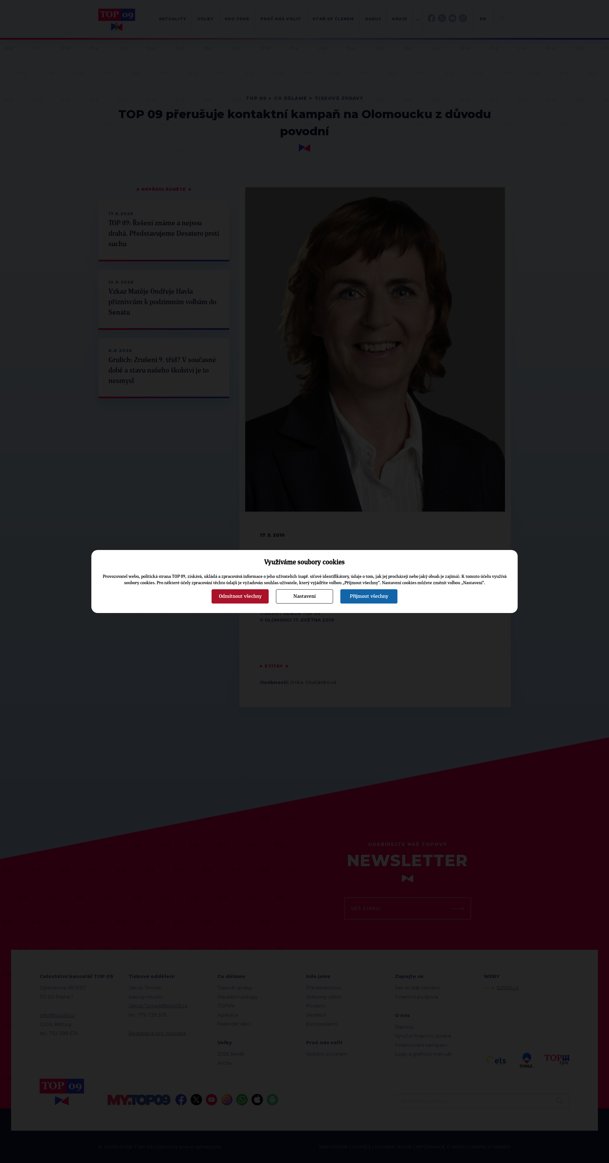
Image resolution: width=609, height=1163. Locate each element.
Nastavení (304, 596)
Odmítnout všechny (240, 596)
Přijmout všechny (369, 596)
